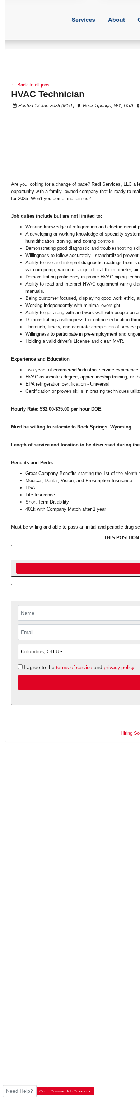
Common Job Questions (70, 1091)
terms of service (74, 667)
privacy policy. (119, 667)
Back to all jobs (33, 85)
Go (42, 1091)
